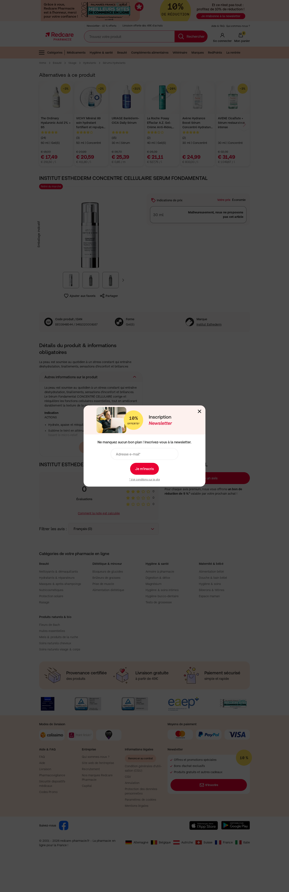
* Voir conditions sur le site (144, 479)
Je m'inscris (144, 469)
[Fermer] (199, 411)
